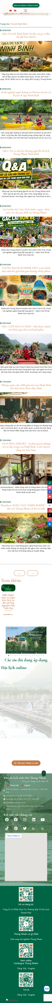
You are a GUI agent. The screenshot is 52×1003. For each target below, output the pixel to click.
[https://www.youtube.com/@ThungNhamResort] (49, 496)
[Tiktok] (7, 828)
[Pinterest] (16, 828)
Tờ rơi (26, 989)
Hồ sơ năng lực (26, 904)
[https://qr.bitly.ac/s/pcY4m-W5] (49, 505)
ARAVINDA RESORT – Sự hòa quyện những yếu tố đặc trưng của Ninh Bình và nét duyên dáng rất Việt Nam (26, 447)
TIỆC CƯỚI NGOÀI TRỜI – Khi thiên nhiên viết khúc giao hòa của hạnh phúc (26, 328)
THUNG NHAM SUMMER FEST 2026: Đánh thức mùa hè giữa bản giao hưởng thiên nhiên (26, 269)
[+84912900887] (49, 487)
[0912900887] (49, 483)
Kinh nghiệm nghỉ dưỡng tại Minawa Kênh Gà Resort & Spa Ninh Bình (26, 94)
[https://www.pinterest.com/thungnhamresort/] (49, 519)
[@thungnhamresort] (49, 501)
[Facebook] (7, 819)
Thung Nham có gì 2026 (26, 934)
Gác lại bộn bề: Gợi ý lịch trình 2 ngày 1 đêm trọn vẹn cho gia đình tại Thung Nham (26, 211)
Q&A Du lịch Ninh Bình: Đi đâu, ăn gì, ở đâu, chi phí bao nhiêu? (26, 35)
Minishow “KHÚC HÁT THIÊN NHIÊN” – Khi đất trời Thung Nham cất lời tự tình (26, 507)
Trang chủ (4, 24)
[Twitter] (25, 828)
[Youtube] (42, 819)
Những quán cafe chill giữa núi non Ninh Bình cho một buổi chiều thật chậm (26, 387)
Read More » (8, 614)
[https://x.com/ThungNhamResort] (49, 515)
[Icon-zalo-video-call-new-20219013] (33, 828)
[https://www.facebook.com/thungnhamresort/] (49, 492)
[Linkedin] (33, 819)
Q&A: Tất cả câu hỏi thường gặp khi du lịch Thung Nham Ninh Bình (26, 152)
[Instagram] (25, 819)
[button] (25, 10)
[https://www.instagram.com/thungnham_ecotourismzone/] (49, 510)
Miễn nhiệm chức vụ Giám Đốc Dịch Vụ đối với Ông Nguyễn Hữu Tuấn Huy (8, 601)
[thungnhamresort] (49, 524)
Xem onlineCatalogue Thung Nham (26, 962)
